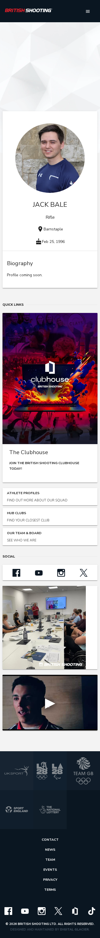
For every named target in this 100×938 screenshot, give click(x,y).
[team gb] (83, 770)
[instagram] (41, 911)
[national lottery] (50, 809)
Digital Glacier (74, 929)
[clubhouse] (75, 911)
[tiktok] (91, 911)
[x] (58, 911)
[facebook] (8, 911)
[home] (28, 11)
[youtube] (25, 911)
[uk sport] (16, 770)
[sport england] (16, 809)
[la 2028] (50, 770)
